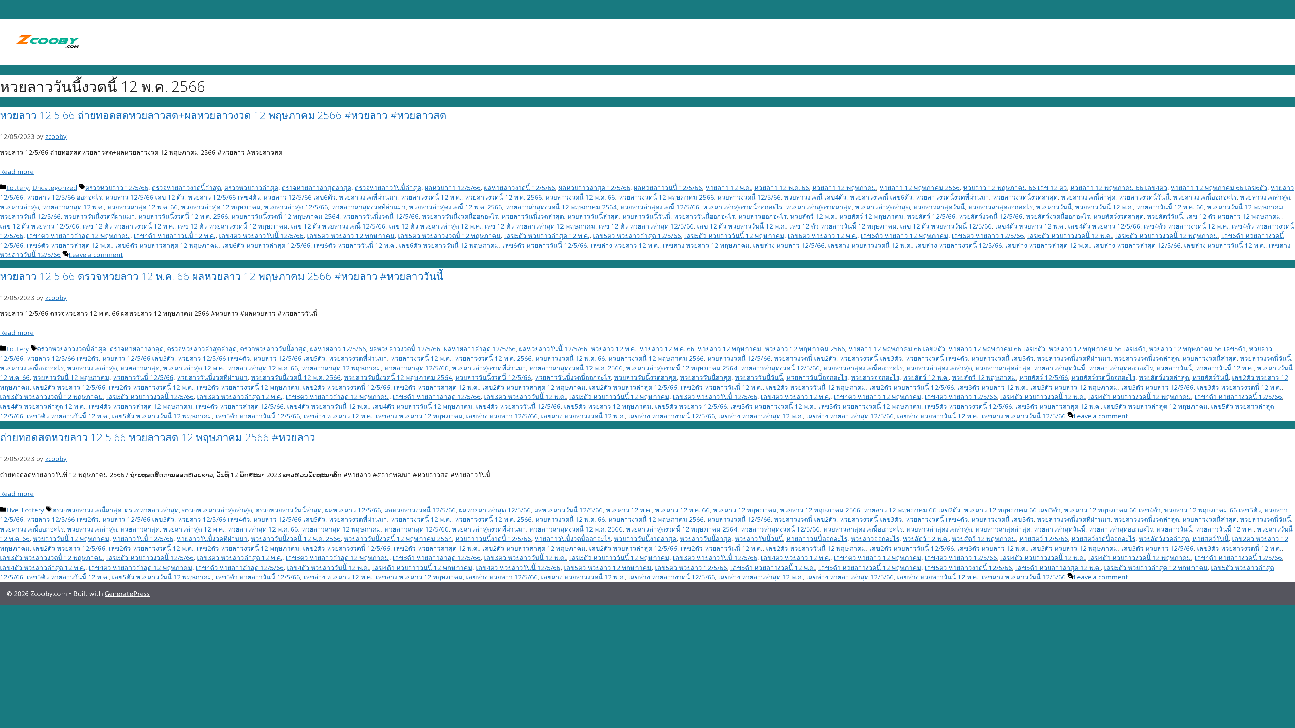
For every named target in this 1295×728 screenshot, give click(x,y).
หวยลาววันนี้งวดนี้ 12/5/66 (381, 216)
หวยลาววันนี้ (1054, 207)
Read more (17, 171)
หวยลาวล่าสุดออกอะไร (1000, 207)
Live (12, 510)
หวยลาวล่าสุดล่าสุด (882, 207)
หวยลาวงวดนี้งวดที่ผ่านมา (952, 197)
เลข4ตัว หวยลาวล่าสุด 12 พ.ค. (42, 406)
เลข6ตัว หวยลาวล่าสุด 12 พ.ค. (69, 245)
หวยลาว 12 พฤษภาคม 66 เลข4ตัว (1118, 187)
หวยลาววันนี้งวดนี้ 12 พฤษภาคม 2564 (285, 216)
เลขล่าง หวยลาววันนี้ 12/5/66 (1024, 416)
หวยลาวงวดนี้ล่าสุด (1088, 197)
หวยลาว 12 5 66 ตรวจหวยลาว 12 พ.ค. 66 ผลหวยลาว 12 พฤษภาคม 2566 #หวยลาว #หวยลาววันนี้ (221, 276)
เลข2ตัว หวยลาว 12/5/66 (69, 387)
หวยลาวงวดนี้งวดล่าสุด (1025, 197)
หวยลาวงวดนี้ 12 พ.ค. (431, 197)
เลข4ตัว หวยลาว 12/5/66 (1104, 226)
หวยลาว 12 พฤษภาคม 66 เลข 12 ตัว (1015, 187)
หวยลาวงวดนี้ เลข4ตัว (815, 197)
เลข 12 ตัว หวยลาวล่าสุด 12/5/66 (646, 226)
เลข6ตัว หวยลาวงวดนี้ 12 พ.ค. (1069, 235)
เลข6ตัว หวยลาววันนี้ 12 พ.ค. (355, 245)
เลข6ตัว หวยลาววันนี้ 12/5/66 (544, 245)
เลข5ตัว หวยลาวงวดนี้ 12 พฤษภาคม (449, 235)
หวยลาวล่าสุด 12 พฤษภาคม (221, 207)
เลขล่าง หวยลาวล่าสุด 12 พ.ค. (1047, 245)
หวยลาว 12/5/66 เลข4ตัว (224, 197)
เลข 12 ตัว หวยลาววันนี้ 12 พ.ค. (741, 226)
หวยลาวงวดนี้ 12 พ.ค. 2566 (503, 197)
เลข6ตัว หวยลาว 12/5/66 (988, 235)
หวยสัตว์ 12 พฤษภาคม (871, 216)
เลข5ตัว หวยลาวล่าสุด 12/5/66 (637, 235)
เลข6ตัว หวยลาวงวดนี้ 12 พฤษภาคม (1166, 235)
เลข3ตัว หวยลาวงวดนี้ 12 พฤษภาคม (51, 396)
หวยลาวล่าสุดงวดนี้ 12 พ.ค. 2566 (455, 207)
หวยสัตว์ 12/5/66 (931, 216)
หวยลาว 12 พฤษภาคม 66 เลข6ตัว (1219, 187)
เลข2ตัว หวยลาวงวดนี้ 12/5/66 (346, 387)
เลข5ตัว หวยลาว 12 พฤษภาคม (351, 235)
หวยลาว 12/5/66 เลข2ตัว (63, 358)
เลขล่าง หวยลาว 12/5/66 (789, 245)
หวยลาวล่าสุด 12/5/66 (296, 207)
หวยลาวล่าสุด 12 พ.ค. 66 (142, 207)
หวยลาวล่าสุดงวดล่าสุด (819, 207)
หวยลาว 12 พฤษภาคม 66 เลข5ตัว (1197, 348)
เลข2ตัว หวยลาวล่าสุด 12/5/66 (633, 387)
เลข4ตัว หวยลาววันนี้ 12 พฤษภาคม (422, 406)
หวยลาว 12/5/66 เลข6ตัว (299, 197)
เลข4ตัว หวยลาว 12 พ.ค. (1030, 226)
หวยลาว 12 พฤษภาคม (844, 187)
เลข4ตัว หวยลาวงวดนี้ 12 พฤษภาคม (1139, 396)
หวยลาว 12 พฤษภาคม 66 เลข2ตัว (896, 348)
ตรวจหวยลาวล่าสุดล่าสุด (316, 187)
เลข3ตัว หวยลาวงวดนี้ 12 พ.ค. (1239, 387)
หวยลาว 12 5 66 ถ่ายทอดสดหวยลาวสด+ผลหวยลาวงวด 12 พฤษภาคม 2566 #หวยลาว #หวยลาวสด (223, 115)
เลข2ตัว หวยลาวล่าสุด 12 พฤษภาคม (534, 387)
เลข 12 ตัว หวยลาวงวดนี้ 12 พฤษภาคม (233, 226)
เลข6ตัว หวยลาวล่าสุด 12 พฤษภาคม (167, 245)
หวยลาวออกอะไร (762, 216)
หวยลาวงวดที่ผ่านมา (368, 197)
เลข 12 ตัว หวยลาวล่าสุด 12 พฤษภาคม (540, 226)
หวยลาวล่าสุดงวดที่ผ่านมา (369, 207)
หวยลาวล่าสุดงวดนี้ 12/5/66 (659, 207)
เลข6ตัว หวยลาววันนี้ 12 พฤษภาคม (449, 245)
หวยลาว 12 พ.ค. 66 (781, 187)
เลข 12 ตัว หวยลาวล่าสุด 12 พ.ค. (435, 226)
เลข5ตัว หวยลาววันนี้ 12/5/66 (257, 416)
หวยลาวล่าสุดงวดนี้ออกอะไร (742, 207)
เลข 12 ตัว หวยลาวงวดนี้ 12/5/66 (338, 226)
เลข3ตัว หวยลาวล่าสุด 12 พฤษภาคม (337, 396)
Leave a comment (96, 254)
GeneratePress (127, 593)
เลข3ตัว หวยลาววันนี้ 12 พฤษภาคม (619, 396)
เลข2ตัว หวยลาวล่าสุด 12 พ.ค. (436, 387)
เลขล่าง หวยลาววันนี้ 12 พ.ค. (1224, 245)
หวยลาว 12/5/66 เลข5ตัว (289, 358)
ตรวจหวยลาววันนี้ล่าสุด (388, 187)
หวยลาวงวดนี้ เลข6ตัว (881, 197)
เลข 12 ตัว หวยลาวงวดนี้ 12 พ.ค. (128, 226)
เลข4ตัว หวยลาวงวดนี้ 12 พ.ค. (1186, 226)
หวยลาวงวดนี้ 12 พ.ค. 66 (580, 197)
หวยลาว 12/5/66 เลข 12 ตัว (144, 197)
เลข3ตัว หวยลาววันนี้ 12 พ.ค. (525, 396)
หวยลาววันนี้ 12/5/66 (30, 216)
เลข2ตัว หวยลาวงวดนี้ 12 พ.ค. (151, 387)
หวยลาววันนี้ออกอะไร (704, 216)
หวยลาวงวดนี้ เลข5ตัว (1002, 358)
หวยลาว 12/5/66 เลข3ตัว (138, 358)
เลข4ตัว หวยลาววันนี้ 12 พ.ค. (174, 235)
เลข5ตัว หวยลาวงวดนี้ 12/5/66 (968, 406)
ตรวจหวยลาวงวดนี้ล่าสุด (186, 187)
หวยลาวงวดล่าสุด (1265, 197)
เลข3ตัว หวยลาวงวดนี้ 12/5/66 (150, 396)
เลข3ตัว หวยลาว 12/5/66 (1157, 387)
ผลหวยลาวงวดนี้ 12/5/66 (519, 187)
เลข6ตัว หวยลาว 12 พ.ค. (822, 235)
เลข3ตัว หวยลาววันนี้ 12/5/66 (715, 396)
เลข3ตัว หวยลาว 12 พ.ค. (992, 387)
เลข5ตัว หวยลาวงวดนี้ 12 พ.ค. (772, 406)
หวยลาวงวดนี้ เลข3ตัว (871, 358)
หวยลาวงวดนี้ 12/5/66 (749, 197)
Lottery (17, 187)
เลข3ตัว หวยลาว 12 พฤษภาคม (1074, 387)
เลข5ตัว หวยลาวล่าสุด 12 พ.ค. (546, 235)
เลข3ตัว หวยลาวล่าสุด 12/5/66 (437, 396)
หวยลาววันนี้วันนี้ (646, 216)
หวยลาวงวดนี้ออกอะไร (1205, 197)
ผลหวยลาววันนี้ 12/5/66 (668, 187)
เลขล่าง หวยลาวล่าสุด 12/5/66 (1137, 245)
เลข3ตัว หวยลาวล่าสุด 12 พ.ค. (239, 396)
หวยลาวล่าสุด (19, 207)
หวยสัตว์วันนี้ (1165, 216)
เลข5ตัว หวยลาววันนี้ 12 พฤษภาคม (734, 235)
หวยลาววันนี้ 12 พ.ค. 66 (1170, 207)
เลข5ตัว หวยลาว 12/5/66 (691, 406)
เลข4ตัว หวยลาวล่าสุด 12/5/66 (240, 406)
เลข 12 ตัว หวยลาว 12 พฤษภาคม (1233, 216)
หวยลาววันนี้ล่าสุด (593, 216)
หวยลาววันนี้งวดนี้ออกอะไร (460, 216)
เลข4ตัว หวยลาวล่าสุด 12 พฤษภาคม (78, 235)
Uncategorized (54, 187)
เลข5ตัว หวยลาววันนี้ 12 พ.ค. (68, 416)
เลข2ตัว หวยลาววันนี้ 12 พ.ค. (721, 387)
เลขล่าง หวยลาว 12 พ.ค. (625, 245)
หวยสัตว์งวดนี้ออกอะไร (1058, 216)
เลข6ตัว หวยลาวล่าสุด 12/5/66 (266, 245)
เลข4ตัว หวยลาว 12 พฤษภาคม (877, 396)
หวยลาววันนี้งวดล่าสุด (532, 216)
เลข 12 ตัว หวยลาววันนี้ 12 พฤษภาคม (843, 226)
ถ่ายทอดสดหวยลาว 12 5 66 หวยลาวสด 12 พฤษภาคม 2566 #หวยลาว (157, 437)
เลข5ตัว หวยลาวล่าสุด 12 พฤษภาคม (1156, 406)
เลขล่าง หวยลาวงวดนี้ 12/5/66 (958, 245)
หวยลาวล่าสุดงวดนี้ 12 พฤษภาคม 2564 (561, 207)
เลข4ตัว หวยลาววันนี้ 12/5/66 (261, 235)
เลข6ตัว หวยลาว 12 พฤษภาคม (904, 235)
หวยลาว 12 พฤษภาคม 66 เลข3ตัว (997, 348)
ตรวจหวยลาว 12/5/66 (116, 187)
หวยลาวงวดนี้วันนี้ (1144, 197)
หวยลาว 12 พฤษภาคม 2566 (920, 187)
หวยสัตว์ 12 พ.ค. (813, 216)
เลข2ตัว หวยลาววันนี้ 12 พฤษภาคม (816, 387)
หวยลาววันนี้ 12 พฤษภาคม (1245, 207)
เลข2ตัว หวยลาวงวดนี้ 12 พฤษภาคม (248, 387)
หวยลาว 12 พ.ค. (728, 187)
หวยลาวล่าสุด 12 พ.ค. (73, 207)
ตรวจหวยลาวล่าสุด (251, 187)
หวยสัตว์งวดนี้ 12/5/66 (991, 216)
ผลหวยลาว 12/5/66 (453, 187)
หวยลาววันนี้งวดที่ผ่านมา (99, 216)
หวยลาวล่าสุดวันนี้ (939, 207)
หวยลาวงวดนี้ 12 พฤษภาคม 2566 (666, 197)
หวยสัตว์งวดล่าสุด (1118, 216)
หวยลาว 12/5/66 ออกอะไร (64, 197)
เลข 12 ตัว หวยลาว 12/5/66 (39, 226)
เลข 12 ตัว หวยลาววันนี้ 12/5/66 (946, 226)
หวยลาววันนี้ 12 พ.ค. (1104, 207)
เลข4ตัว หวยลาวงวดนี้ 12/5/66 (1238, 396)
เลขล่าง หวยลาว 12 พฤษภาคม (706, 245)
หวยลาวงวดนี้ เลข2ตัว (805, 358)
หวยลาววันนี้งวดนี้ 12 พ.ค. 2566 (183, 216)
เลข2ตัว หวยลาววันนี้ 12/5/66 (911, 387)
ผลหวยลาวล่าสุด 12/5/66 (594, 187)
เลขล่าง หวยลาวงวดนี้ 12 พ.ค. (870, 245)
